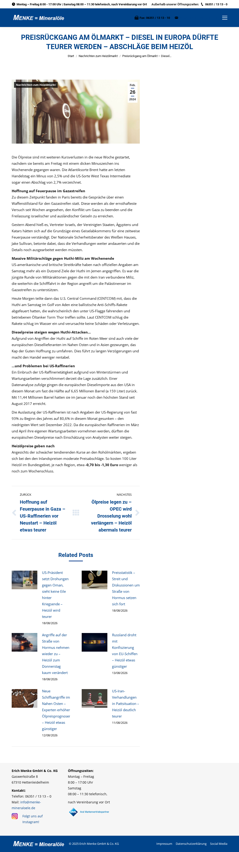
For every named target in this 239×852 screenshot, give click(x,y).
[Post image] (24, 580)
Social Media (218, 844)
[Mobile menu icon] (224, 17)
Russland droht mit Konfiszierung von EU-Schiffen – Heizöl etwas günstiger (124, 651)
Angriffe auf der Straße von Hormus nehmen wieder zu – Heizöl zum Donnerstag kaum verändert (55, 654)
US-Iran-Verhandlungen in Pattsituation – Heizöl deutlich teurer (125, 703)
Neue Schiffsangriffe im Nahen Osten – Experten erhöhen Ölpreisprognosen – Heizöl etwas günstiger (56, 710)
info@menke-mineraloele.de (198, 18)
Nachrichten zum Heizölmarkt (98, 56)
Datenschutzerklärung (191, 844)
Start (71, 56)
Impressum (164, 844)
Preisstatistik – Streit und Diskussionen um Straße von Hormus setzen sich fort (126, 588)
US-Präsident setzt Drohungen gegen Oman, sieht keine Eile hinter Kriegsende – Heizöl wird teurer (55, 594)
